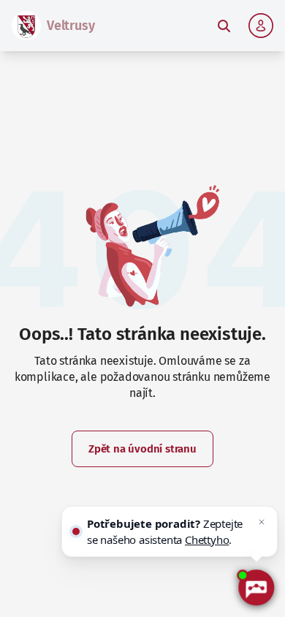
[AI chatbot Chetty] (256, 588)
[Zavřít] (261, 521)
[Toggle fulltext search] (223, 25)
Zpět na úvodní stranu (142, 448)
